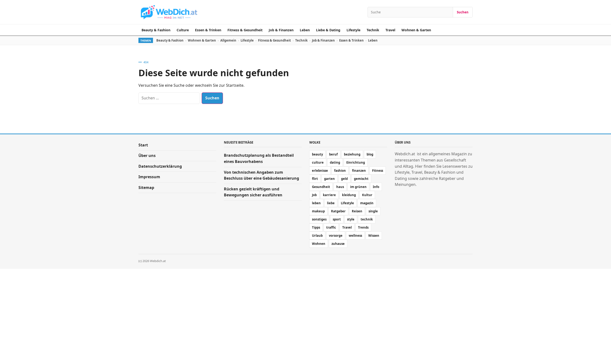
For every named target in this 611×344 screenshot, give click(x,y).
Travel (390, 30)
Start (143, 145)
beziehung (352, 154)
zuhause (338, 244)
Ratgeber (338, 211)
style (350, 219)
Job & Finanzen (281, 30)
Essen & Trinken (208, 30)
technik (367, 219)
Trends (363, 227)
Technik (373, 30)
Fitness (377, 170)
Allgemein (228, 40)
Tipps (316, 227)
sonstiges (319, 219)
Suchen (463, 12)
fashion (340, 170)
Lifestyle (353, 30)
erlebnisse (320, 170)
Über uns (147, 155)
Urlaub (317, 235)
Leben (305, 30)
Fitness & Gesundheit (245, 30)
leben (316, 203)
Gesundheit (321, 187)
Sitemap (146, 187)
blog (370, 154)
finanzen (359, 170)
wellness (355, 235)
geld (344, 179)
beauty (317, 154)
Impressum (149, 176)
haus (340, 187)
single (373, 211)
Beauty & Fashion (156, 30)
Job (314, 195)
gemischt (361, 179)
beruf (333, 154)
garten (329, 179)
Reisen (357, 211)
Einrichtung (355, 162)
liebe (331, 203)
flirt (315, 179)
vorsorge (335, 235)
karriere (329, 195)
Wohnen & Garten (416, 30)
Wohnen (318, 244)
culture (318, 162)
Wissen (373, 235)
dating (335, 162)
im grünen (358, 187)
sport (337, 219)
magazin (367, 203)
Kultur (367, 195)
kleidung (349, 195)
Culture (183, 30)
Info (376, 187)
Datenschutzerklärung (160, 166)
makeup (318, 211)
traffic (331, 227)
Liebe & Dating (328, 30)
